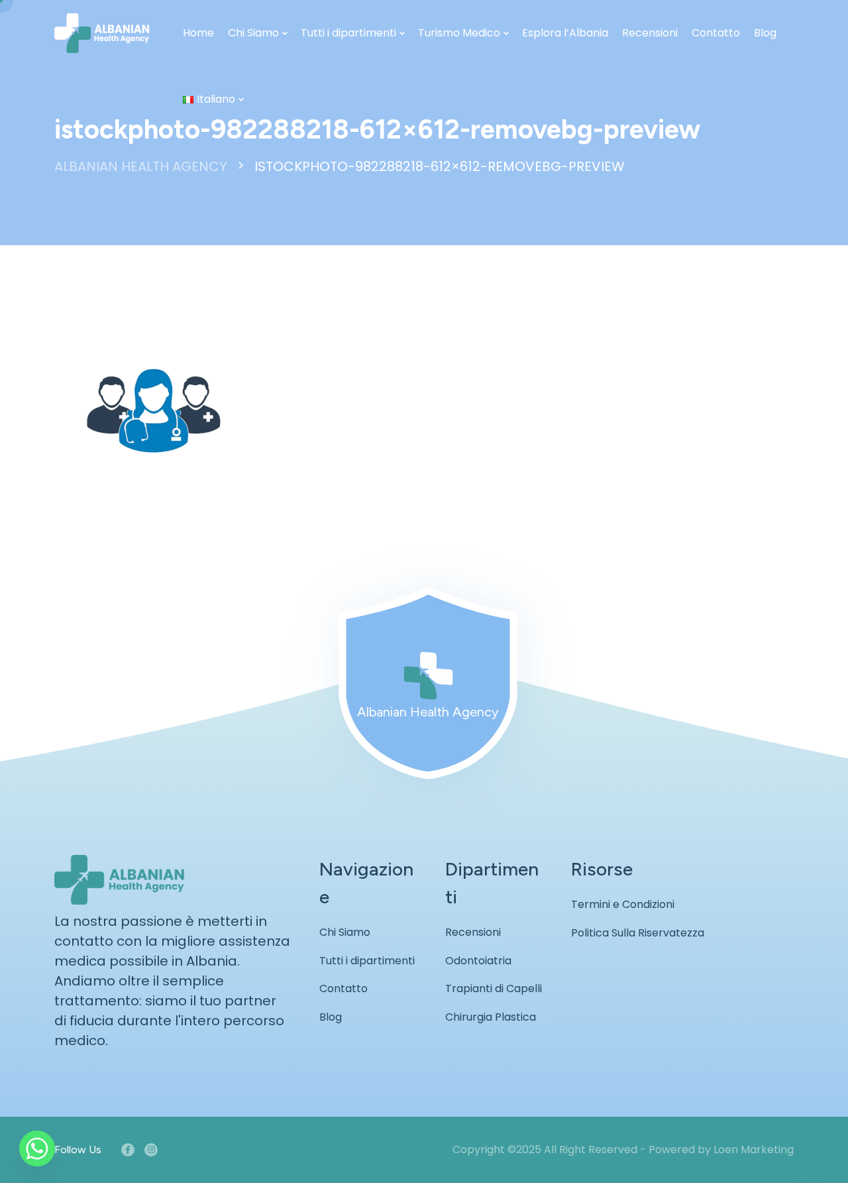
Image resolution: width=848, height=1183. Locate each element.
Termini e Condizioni (622, 904)
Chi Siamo (253, 32)
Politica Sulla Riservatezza (637, 932)
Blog (765, 32)
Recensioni (650, 32)
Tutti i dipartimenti (348, 32)
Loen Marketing (754, 1149)
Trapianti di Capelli (493, 988)
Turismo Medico (459, 32)
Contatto (716, 32)
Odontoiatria (478, 960)
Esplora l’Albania (565, 32)
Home (198, 32)
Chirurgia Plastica (490, 1017)
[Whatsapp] (37, 1148)
